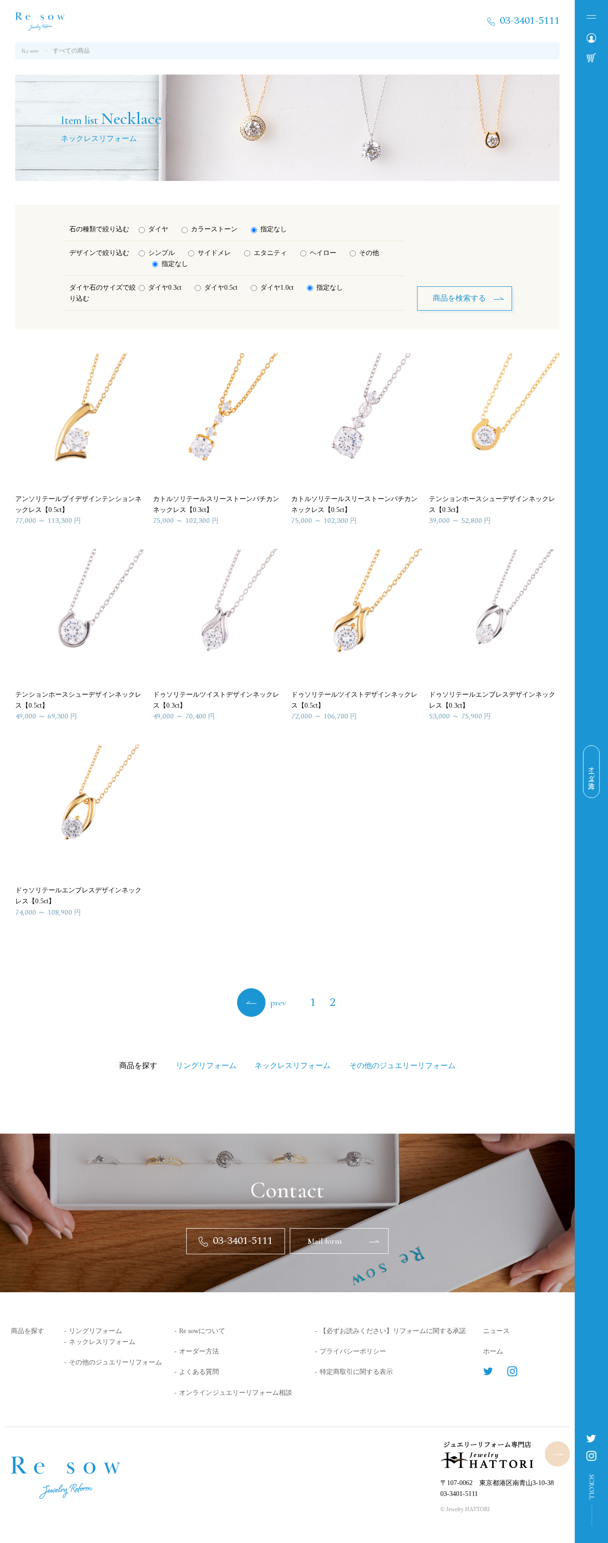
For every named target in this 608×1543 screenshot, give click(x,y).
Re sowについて (202, 1331)
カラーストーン (214, 229)
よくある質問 (199, 1371)
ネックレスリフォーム (102, 1341)
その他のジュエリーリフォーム (115, 1362)
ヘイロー (323, 252)
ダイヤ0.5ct (221, 287)
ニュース (496, 1331)
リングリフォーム (95, 1331)
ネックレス (293, 1065)
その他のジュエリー (402, 1065)
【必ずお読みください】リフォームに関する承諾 (393, 1331)
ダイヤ (158, 229)
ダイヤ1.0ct (277, 287)
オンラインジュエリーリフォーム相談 (235, 1392)
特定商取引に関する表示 (356, 1371)
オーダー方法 (199, 1351)
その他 (369, 252)
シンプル (161, 252)
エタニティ (270, 252)
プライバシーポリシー (353, 1351)
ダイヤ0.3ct (164, 287)
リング (206, 1065)
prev (278, 1002)
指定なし (273, 229)
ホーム (493, 1351)
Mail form (324, 1241)
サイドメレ (214, 252)
